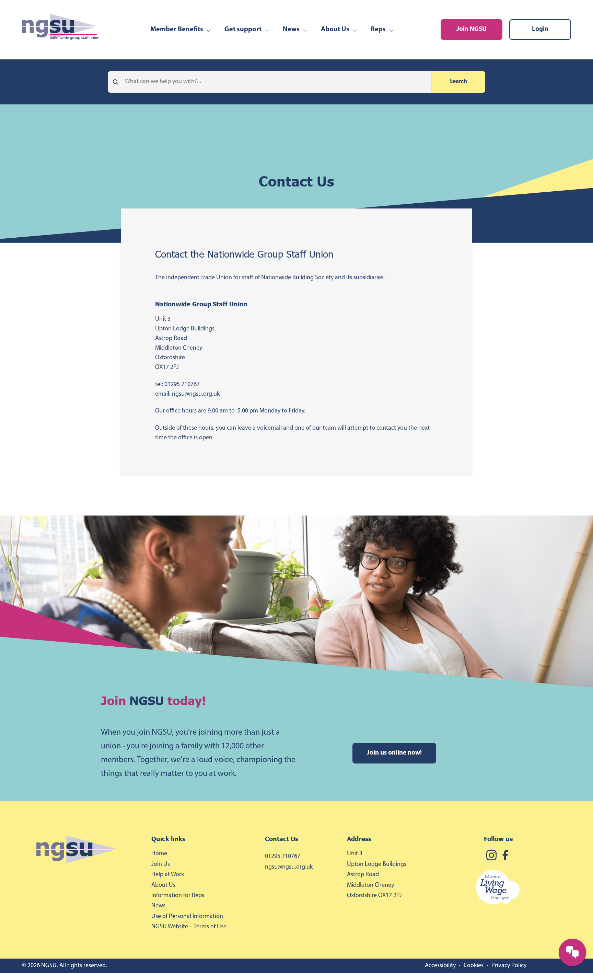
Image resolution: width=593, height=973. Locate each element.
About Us (335, 29)
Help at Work (167, 875)
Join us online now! (394, 753)
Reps (378, 29)
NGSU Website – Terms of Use (188, 927)
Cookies (474, 966)
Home (159, 854)
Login (540, 29)
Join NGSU (471, 29)
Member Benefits (176, 29)
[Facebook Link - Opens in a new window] (505, 856)
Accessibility (440, 966)
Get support (242, 29)
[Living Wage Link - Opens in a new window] (523, 888)
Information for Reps (177, 896)
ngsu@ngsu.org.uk (196, 394)
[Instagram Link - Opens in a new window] (491, 856)
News (291, 29)
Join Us (160, 864)
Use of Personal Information (187, 917)
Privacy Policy (508, 966)
